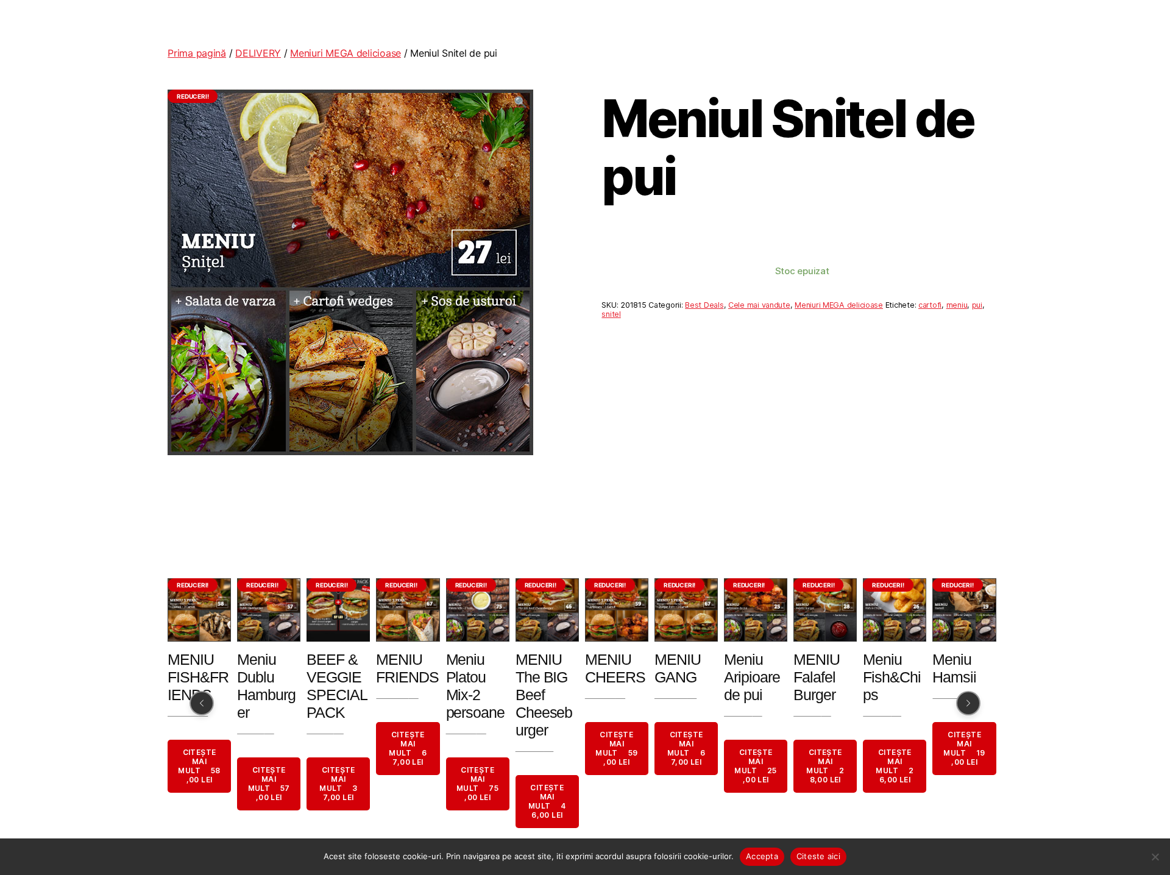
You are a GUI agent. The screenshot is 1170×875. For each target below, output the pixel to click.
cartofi (929, 305)
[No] (1155, 857)
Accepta (762, 856)
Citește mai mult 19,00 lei (964, 749)
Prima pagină (197, 53)
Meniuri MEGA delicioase (345, 53)
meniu (957, 305)
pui (977, 305)
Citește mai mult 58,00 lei (200, 766)
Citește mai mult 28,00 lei (825, 766)
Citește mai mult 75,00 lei (477, 784)
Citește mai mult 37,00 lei (339, 784)
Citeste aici (818, 856)
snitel (610, 314)
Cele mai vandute (759, 305)
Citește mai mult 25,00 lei (756, 766)
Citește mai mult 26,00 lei (895, 766)
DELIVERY (258, 53)
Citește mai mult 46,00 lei (547, 802)
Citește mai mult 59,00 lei (616, 749)
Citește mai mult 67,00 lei (408, 749)
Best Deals (704, 305)
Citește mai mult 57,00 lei (269, 784)
